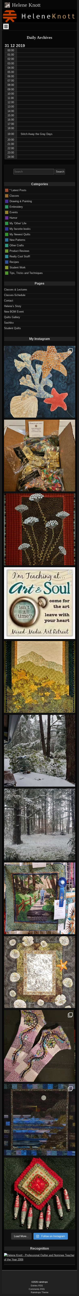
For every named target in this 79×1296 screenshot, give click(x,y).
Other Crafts (17, 245)
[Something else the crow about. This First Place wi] (39, 898)
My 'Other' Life (18, 223)
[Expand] (6, 26)
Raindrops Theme (39, 1292)
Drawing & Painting (21, 201)
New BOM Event (14, 311)
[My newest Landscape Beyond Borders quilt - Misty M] (39, 677)
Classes (14, 195)
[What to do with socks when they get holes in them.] (39, 1046)
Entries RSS (37, 1285)
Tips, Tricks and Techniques (26, 272)
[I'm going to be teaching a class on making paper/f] (39, 1193)
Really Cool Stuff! (20, 256)
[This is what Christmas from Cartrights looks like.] (39, 455)
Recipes (14, 261)
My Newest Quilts (20, 234)
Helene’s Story (12, 306)
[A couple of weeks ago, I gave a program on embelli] (39, 382)
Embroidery (16, 206)
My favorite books (20, 228)
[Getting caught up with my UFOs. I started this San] (39, 972)
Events (14, 212)
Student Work (18, 267)
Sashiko (9, 322)
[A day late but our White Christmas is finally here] (39, 824)
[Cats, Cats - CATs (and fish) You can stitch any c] (39, 603)
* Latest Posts (18, 190)
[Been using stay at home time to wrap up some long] (39, 1120)
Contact (8, 300)
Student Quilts (12, 328)
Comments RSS (37, 1289)
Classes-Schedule (14, 295)
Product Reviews (19, 250)
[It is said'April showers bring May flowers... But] (39, 751)
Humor (13, 217)
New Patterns (17, 239)
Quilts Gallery (12, 317)
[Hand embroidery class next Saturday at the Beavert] (39, 529)
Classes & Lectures (15, 289)
